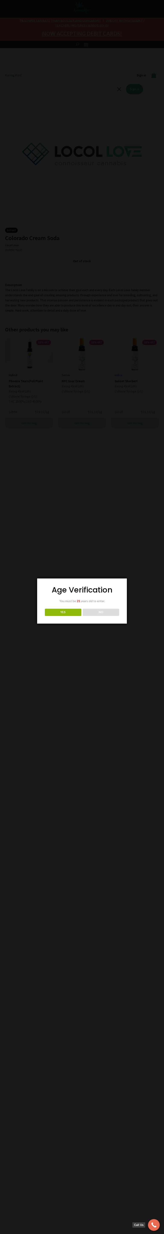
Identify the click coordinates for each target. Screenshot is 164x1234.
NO (101, 612)
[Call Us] (154, 1225)
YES (63, 612)
